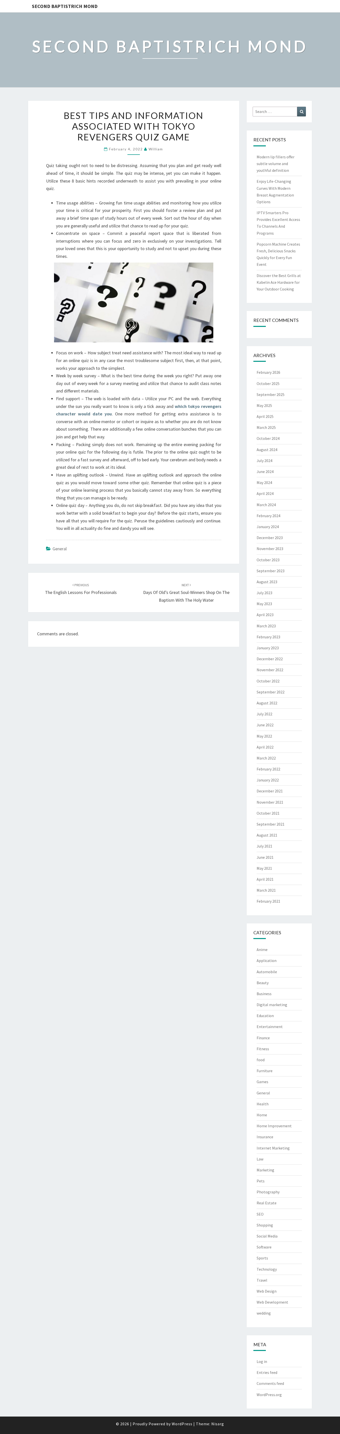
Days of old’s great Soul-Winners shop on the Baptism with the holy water (186, 593)
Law (260, 1158)
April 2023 (265, 614)
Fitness (263, 1048)
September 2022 (270, 691)
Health (263, 1103)
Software (264, 1246)
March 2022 (266, 758)
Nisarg (217, 1423)
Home (262, 1114)
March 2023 (266, 625)
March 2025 (266, 427)
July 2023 (264, 592)
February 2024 (268, 515)
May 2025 (264, 405)
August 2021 (267, 835)
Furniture (265, 1070)
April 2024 (265, 493)
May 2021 (264, 868)
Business (264, 993)
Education (265, 1015)
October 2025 (268, 383)
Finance (263, 1037)
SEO (260, 1214)
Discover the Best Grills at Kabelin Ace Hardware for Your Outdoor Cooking (279, 282)
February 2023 (268, 636)
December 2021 (270, 790)
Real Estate (267, 1202)
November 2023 (270, 548)
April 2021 (265, 879)
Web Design (267, 1291)
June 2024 (265, 471)
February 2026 (268, 372)
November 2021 (270, 802)
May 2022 (264, 736)
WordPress (182, 1423)
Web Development (272, 1302)
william (156, 149)
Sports (262, 1257)
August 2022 (267, 702)
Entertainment (270, 1026)
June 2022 (265, 724)
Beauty (263, 982)
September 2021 (270, 824)
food (261, 1059)
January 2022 (268, 779)
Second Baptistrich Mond (65, 6)
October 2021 (268, 813)
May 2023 (264, 603)
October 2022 (268, 680)
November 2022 (270, 669)
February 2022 (268, 768)
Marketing (265, 1169)
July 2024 (264, 460)
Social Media (267, 1236)
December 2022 (270, 658)
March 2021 (266, 890)
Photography (268, 1191)
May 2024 (264, 482)
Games (262, 1081)
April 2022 (265, 747)
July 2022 (264, 713)
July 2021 (264, 846)
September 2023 (270, 570)
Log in (262, 1361)
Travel (262, 1280)
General (60, 549)
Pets (261, 1180)
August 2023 (267, 581)
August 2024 (267, 449)
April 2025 (265, 416)
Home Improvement (274, 1125)
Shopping (265, 1225)
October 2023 (268, 559)
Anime (262, 949)
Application (267, 960)
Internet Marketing (273, 1148)
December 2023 (270, 537)
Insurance (265, 1136)
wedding (264, 1313)
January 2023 (268, 647)
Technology (267, 1269)
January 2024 (268, 526)
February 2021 (268, 901)
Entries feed (267, 1372)
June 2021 (265, 857)
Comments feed (270, 1383)
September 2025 (270, 394)
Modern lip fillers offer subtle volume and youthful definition (275, 163)
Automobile (267, 971)
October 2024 (268, 438)
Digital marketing (272, 1004)
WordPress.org (269, 1394)
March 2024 (266, 504)
